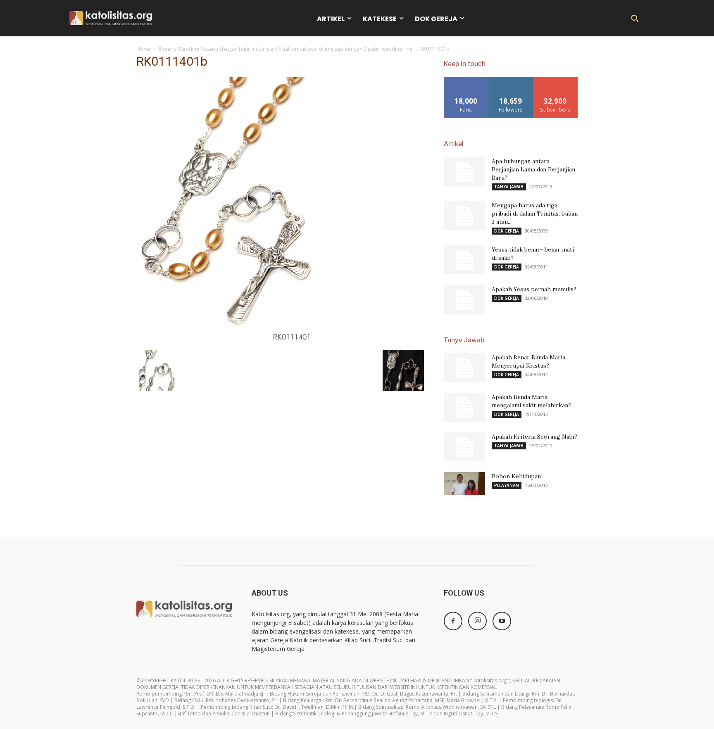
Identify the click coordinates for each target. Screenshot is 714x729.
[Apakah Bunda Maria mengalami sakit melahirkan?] (464, 407)
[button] (635, 18)
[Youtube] (502, 621)
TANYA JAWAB (509, 187)
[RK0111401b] (225, 341)
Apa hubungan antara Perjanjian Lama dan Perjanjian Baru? (533, 169)
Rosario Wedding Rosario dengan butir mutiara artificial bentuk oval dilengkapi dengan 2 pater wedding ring (285, 48)
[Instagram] (477, 621)
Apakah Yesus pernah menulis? (534, 289)
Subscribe (555, 80)
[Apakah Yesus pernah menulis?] (464, 299)
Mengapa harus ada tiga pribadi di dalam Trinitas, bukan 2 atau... (535, 214)
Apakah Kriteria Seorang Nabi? (534, 436)
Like (466, 80)
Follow (511, 80)
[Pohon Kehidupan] (464, 483)
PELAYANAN (506, 485)
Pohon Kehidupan (516, 476)
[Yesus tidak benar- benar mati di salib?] (464, 259)
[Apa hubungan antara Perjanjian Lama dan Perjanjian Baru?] (464, 171)
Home (143, 48)
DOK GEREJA (506, 231)
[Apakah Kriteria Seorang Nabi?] (464, 446)
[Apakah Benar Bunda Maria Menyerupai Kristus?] (464, 367)
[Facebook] (453, 621)
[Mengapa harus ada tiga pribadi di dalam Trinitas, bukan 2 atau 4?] (464, 215)
